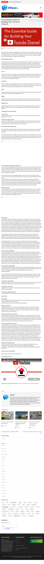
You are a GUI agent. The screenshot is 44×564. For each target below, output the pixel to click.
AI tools (7, 502)
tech (32, 513)
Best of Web (3, 448)
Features (3, 457)
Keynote (17, 509)
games (23, 504)
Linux (22, 509)
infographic (11, 509)
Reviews (3, 485)
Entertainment (12, 48)
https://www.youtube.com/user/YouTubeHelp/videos (28, 383)
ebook (9, 504)
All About (3, 445)
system (28, 513)
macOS (27, 509)
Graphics (3, 465)
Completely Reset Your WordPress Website (10, 431)
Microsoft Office (5, 511)
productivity (16, 513)
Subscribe (7, 528)
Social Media (4, 490)
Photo (37, 511)
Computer (3, 451)
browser (30, 502)
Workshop (3, 496)
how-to (4, 509)
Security (3, 487)
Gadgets (3, 459)
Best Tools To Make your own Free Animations (34, 423)
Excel (19, 504)
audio (25, 502)
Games (2, 462)
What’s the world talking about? (15, 1)
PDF (28, 511)
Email (14, 504)
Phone (32, 511)
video (2, 391)
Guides (2, 468)
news (17, 511)
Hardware (3, 471)
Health (37, 506)
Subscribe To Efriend (20, 545)
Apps (20, 502)
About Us (18, 539)
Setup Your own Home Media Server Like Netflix (21, 423)
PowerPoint (4, 513)
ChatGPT (36, 502)
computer (4, 504)
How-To (3, 473)
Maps (31, 509)
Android (13, 502)
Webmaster (3, 493)
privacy (10, 513)
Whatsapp (10, 515)
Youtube (31, 515)
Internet (3, 476)
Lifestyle (3, 479)
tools (37, 513)
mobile (12, 511)
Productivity (4, 482)
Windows (17, 516)
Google (5, 507)
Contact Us (18, 542)
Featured (4, 1)
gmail (34, 504)
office (22, 511)
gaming (28, 504)
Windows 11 (24, 515)
